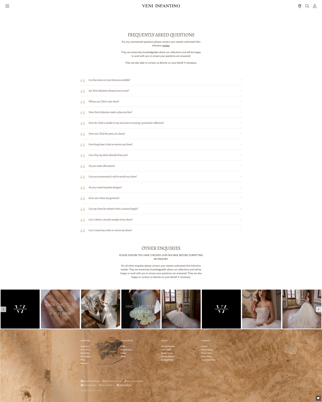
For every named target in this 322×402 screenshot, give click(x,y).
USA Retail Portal (168, 356)
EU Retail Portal (167, 360)
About (123, 356)
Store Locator (166, 350)
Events (123, 353)
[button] (20, 309)
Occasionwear (126, 350)
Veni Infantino (97, 390)
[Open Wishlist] (318, 398)
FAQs (82, 360)
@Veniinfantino (125, 385)
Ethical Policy (206, 356)
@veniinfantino (107, 385)
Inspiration (84, 346)
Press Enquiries (207, 350)
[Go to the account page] (314, 6)
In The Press (85, 350)
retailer (166, 45)
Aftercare (84, 363)
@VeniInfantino (90, 385)
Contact (204, 346)
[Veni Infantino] (161, 6)
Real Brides (84, 353)
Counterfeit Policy (208, 360)
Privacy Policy (206, 353)
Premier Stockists (168, 346)
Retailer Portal (166, 353)
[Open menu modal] (7, 6)
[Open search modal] (307, 6)
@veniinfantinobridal (92, 381)
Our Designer (85, 356)
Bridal (123, 346)
